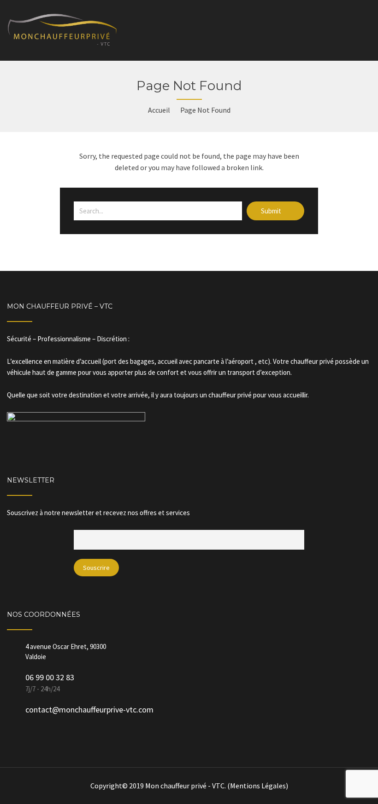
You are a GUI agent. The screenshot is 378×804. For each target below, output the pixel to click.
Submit (272, 211)
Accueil (159, 110)
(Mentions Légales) (257, 785)
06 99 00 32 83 (49, 677)
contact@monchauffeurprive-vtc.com (89, 709)
